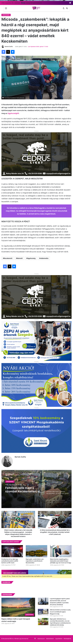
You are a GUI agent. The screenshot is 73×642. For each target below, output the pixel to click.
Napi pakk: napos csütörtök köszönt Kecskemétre (24, 492)
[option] (36, 489)
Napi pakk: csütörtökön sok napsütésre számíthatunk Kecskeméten (35, 561)
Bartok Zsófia (20, 457)
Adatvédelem (50, 638)
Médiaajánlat (67, 638)
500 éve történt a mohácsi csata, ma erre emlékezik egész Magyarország (60, 612)
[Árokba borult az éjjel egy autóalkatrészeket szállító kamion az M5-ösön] (12, 551)
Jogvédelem (58, 638)
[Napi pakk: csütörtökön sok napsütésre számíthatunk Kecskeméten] (36, 551)
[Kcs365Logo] (36, 8)
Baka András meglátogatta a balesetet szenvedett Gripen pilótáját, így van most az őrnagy (60, 561)
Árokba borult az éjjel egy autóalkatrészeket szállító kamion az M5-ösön (9, 561)
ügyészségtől (13, 113)
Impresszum (41, 638)
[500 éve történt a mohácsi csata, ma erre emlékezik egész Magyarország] (43, 612)
